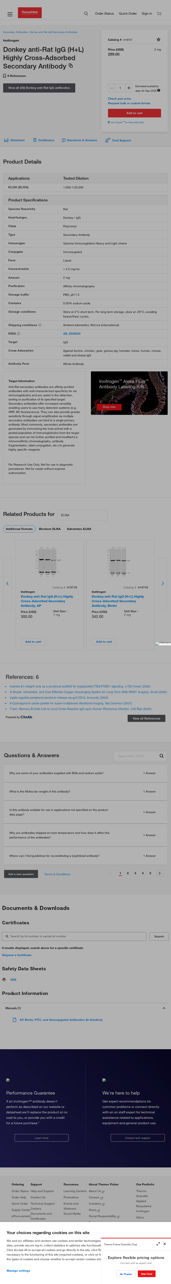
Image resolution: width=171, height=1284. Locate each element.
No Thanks (126, 1274)
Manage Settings (18, 1271)
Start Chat (146, 1273)
